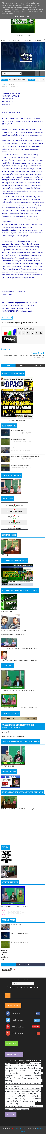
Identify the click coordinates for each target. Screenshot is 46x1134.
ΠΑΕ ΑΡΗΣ (20, 80)
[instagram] (35, 987)
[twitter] (10, 987)
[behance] (31, 987)
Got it (29, 17)
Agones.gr (20, 529)
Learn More (19, 17)
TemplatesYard (21, 1128)
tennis (3, 954)
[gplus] (14, 987)
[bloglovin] (21, 987)
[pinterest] (17, 987)
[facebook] (7, 987)
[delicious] (38, 987)
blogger (8, 365)
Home (4, 84)
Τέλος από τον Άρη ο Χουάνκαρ (20, 465)
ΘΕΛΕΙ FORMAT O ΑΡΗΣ (18, 430)
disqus (22, 365)
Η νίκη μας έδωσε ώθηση (31, 80)
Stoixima (26, 529)
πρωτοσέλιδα (13, 420)
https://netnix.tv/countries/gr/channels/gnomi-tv (23, 964)
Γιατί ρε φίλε (14, 448)
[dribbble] (24, 987)
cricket (3, 960)
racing (3, 956)
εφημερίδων (22, 420)
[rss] (28, 987)
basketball (4, 958)
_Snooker (4, 952)
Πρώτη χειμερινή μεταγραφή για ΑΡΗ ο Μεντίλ (25, 456)
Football (4, 950)
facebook (37, 365)
